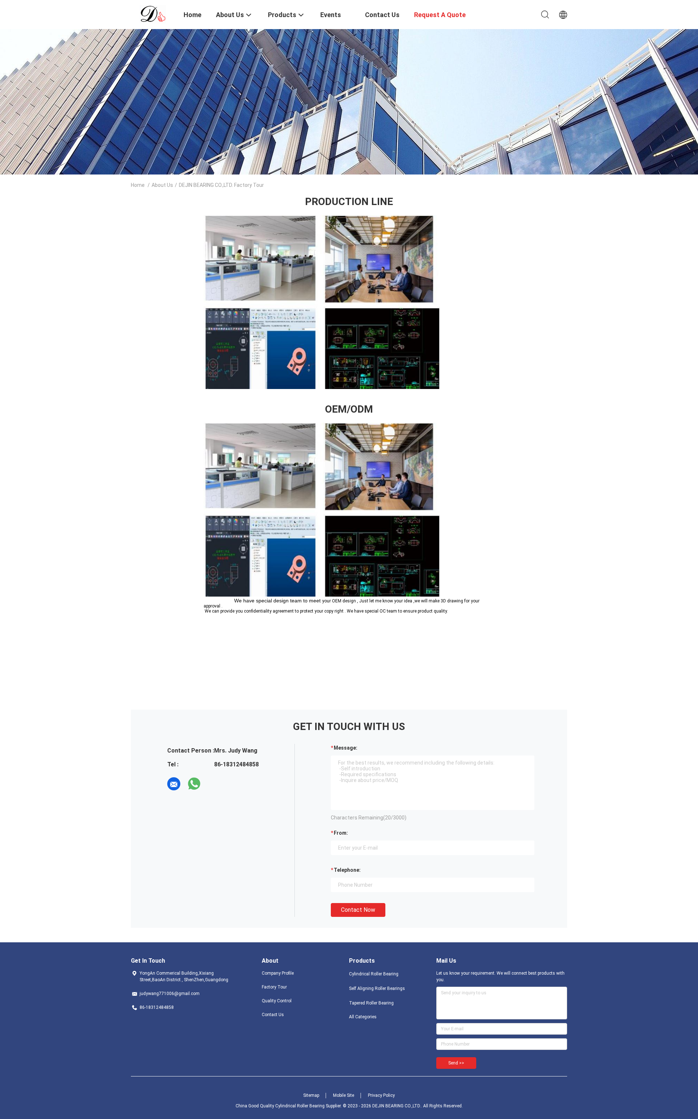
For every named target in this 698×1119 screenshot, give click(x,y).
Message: (345, 748)
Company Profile (278, 973)
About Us (162, 185)
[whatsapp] (194, 783)
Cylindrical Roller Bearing (373, 973)
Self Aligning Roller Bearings (377, 988)
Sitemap (311, 1095)
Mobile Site (343, 1095)
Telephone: (347, 870)
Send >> (456, 1063)
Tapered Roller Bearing (371, 1003)
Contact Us (273, 1014)
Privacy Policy (381, 1095)
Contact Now (358, 909)
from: (341, 833)
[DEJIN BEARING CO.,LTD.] (153, 14)
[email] (173, 783)
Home (138, 185)
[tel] (214, 783)
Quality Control (277, 1000)
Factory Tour (274, 987)
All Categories (363, 1016)
